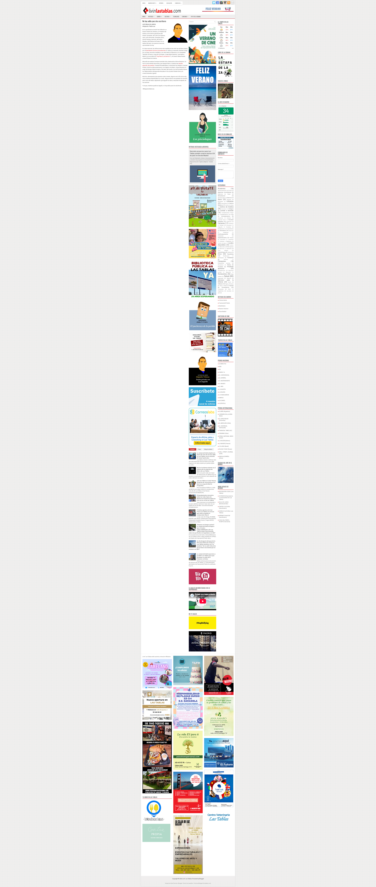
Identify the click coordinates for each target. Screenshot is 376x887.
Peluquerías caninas (224, 263)
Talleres (220, 284)
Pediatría (226, 259)
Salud (226, 276)
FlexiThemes (174, 883)
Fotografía (220, 227)
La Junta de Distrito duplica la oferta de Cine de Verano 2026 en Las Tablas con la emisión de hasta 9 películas (206, 455)
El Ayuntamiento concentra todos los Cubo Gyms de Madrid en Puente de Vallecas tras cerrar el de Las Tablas (206, 498)
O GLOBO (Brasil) (224, 446)
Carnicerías (224, 203)
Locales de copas (222, 243)
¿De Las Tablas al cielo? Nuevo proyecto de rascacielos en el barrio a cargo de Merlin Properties (206, 483)
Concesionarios (225, 216)
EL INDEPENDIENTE (224, 380)
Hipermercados (222, 237)
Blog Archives (208, 449)
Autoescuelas (221, 197)
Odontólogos (222, 252)
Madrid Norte (152, 3)
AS (220, 369)
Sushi (229, 282)
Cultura (167, 16)
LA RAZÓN (222, 392)
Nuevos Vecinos (223, 308)
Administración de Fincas (225, 190)
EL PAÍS (221, 386)
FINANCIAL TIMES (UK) (225, 430)
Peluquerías (222, 261)
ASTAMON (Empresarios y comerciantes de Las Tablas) (226, 497)
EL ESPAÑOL (222, 378)
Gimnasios (223, 230)
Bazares (229, 199)
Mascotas (222, 246)
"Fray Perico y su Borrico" (163, 56)
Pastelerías (230, 257)
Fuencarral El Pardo (224, 303)
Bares (220, 199)
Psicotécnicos (221, 270)
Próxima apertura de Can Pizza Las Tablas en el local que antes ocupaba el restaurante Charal (205, 512)
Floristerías (229, 225)
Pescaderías (221, 265)
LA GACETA (222, 389)
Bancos (229, 197)
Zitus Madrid (222, 311)
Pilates (229, 265)
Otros (220, 254)
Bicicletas (220, 201)
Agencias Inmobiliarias (224, 192)
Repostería (228, 272)
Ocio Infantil (223, 250)
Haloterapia (225, 232)
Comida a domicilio (227, 211)
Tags (199, 449)
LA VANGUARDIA (224, 395)
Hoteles (232, 237)
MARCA (221, 397)
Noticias (151, 16)
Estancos (229, 221)
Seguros (229, 278)
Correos (229, 218)
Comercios (178, 3)
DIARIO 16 (222, 372)
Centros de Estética (227, 207)
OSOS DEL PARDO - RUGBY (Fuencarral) (224, 520)
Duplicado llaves (222, 219)
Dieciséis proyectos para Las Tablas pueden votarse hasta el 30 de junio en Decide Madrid (202, 154)
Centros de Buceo (229, 205)
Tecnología (176, 17)
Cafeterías (230, 201)
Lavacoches (231, 239)
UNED (229, 289)
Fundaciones (221, 228)
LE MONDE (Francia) (224, 443)
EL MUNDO (222, 383)
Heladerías (220, 236)
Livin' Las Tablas (187, 878)
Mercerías (222, 248)
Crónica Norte (223, 300)
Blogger (201, 878)
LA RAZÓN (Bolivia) (224, 440)
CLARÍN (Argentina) (224, 411)
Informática (222, 239)
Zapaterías (221, 291)
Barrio (159, 16)
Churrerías (223, 209)
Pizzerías (220, 266)
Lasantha (190, 883)
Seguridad (220, 278)
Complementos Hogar (227, 212)
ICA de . (222, 106)
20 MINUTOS (222, 364)
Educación (169, 3)
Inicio (143, 3)
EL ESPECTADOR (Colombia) (223, 419)
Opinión (161, 3)
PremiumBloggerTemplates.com (202, 883)
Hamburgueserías (223, 234)
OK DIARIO (222, 400)
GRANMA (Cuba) (224, 433)
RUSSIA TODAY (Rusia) (225, 449)
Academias (221, 189)
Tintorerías (221, 289)
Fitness (222, 225)
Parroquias (221, 257)
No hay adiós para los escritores (154, 21)
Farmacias (221, 223)
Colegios (231, 209)
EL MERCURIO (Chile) (225, 423)
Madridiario (222, 306)
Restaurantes (222, 274)
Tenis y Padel (223, 285)
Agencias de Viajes (224, 194)
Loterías (232, 245)
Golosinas (231, 230)
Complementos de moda (227, 214)
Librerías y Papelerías (225, 241)
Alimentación (221, 196)
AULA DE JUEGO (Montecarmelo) (224, 502)
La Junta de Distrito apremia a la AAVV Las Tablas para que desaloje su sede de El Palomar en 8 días (206, 556)
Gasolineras (230, 228)
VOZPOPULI (222, 403)
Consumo (185, 16)
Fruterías (228, 227)
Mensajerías (230, 246)
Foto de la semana (196, 17)
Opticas (230, 252)
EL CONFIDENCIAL (224, 375)
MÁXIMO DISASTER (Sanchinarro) (224, 516)
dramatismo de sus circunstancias (155, 50)
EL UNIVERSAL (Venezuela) (223, 426)
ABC (220, 366)
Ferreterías (231, 223)
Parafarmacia (226, 256)
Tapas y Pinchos (229, 284)
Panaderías (230, 254)
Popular (192, 449)
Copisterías (220, 218)
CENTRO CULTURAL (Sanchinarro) (224, 507)
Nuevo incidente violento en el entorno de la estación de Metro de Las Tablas (206, 469)
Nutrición (229, 248)
